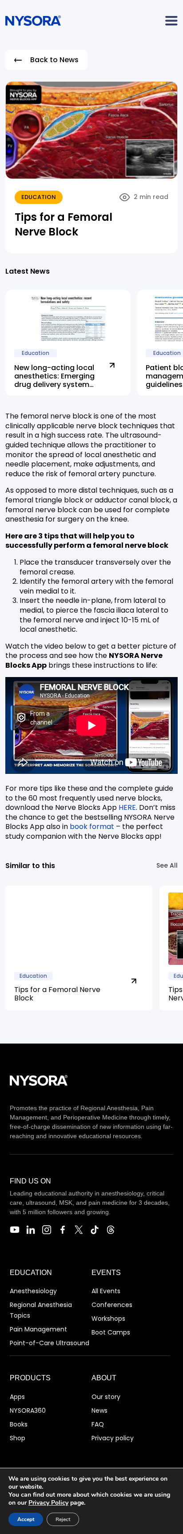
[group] (78, 947)
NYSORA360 (28, 1410)
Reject (63, 1519)
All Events (106, 1291)
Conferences (112, 1304)
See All (167, 865)
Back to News (54, 60)
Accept (25, 1519)
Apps (17, 1396)
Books (19, 1424)
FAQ (98, 1424)
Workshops (108, 1318)
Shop (17, 1438)
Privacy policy (113, 1438)
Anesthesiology (33, 1291)
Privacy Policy (48, 1502)
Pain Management (38, 1329)
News (99, 1410)
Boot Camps (111, 1332)
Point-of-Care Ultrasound (49, 1343)
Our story (106, 1396)
